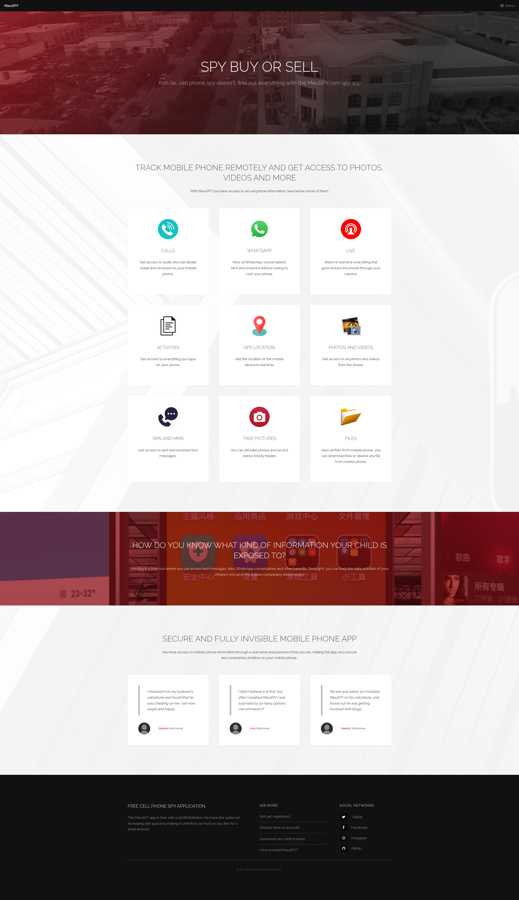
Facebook (359, 827)
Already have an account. (280, 827)
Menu (510, 6)
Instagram (359, 838)
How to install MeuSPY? (279, 850)
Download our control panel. (283, 839)
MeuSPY (11, 6)
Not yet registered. (275, 816)
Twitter (357, 817)
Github (356, 848)
